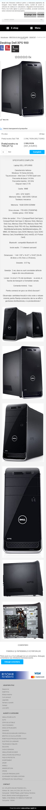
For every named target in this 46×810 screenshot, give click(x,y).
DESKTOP (32, 37)
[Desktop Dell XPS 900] (23, 89)
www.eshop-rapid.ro (28, 808)
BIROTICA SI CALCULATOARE (18, 37)
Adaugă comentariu (12, 662)
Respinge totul (30, 14)
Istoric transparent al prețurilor (15, 129)
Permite (40, 14)
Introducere (4, 37)
